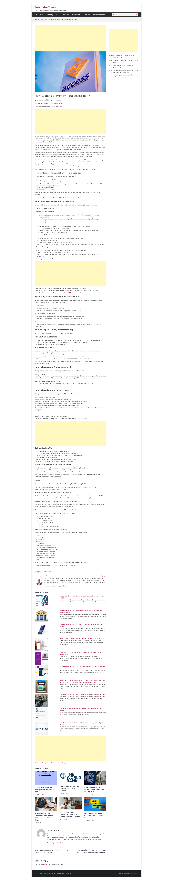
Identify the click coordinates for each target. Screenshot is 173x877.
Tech (57, 15)
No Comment (56, 100)
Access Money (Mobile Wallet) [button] (49, 526)
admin (38, 100)
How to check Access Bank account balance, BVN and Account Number (62, 293)
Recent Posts (47, 572)
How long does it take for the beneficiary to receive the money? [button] (57, 501)
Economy (65, 15)
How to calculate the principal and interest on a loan (45, 789)
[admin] (39, 585)
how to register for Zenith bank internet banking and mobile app (82, 638)
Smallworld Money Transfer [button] (45, 554)
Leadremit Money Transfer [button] (45, 552)
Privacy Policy (76, 15)
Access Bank (41, 763)
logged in (46, 864)
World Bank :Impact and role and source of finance (69, 788)
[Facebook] (102, 576)
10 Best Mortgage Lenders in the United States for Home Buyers (69, 814)
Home (42, 15)
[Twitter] (104, 576)
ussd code (69, 763)
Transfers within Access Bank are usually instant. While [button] (54, 504)
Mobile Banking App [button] (46, 516)
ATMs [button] (41, 524)
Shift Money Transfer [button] (43, 546)
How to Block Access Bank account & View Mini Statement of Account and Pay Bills (67, 169)
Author (38, 572)
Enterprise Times (45, 7)
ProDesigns (134, 873)
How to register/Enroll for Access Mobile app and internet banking (83, 694)
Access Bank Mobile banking (55, 763)
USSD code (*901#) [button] (45, 520)
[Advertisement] (70, 38)
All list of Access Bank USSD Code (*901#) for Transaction (61, 198)
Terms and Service (99, 15)
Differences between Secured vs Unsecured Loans (94, 816)
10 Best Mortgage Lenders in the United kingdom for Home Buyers (44, 817)
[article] (70, 416)
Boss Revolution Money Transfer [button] (47, 550)
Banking (50, 15)
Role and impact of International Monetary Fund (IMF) (94, 789)
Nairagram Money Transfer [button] (45, 555)
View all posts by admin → (56, 843)
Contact (87, 15)
